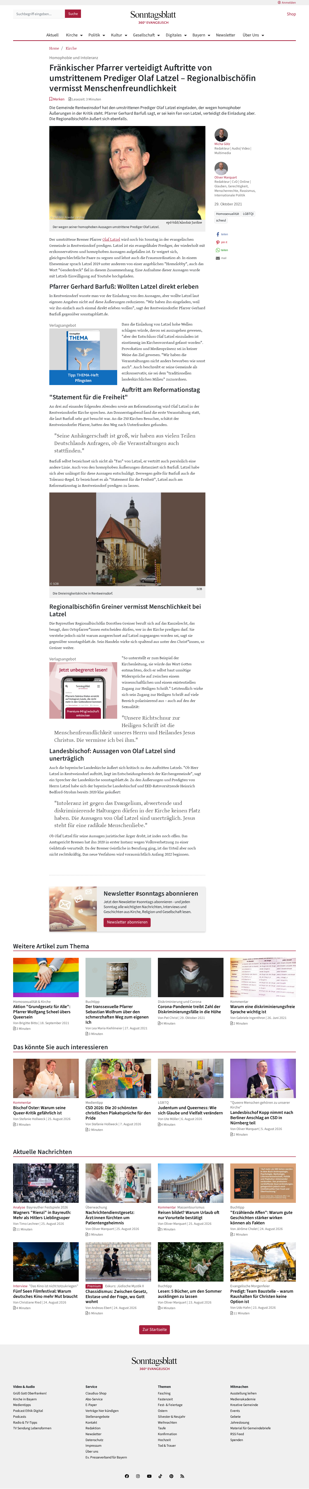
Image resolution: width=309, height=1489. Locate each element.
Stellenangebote (97, 1416)
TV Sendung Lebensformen (32, 1428)
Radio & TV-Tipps (25, 1422)
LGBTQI (248, 213)
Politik (94, 35)
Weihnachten (167, 1422)
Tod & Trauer (167, 1445)
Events (235, 1410)
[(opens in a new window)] (127, 1477)
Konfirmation (167, 1434)
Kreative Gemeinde (244, 1405)
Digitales (173, 35)
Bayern (199, 35)
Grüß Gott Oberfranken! (30, 1393)
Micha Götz (222, 143)
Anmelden (289, 2)
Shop (291, 14)
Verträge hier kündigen (102, 1410)
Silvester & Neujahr (171, 1416)
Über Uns (251, 35)
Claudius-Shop (96, 1393)
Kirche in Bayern (25, 1399)
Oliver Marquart (225, 177)
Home (54, 48)
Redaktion (93, 1428)
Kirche (72, 35)
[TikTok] (160, 1477)
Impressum (94, 1445)
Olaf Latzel (111, 239)
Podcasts (19, 1416)
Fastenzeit (165, 1399)
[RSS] (182, 1477)
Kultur (116, 35)
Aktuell (52, 35)
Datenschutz (94, 1440)
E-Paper (91, 1405)
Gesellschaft (144, 35)
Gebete (235, 1416)
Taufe (162, 1428)
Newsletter (225, 35)
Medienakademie (243, 1399)
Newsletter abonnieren (127, 922)
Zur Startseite (155, 1330)
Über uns (92, 1451)
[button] (56, 99)
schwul (221, 220)
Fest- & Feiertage (170, 1405)
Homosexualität (227, 213)
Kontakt (91, 1422)
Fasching (164, 1393)
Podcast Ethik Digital (28, 1410)
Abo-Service (94, 1399)
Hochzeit (164, 1440)
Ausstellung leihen (243, 1393)
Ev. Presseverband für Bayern (106, 1457)
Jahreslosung (239, 1422)
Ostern (162, 1410)
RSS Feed (237, 1434)
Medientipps (22, 1405)
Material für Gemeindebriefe (250, 1428)
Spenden (236, 1440)
